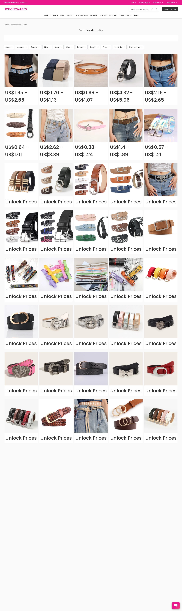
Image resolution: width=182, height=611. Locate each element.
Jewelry (70, 15)
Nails (55, 15)
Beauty (47, 15)
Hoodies (113, 15)
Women (93, 15)
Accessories (82, 15)
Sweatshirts (125, 15)
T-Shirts (103, 15)
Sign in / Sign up (170, 9)
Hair (62, 15)
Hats (136, 15)
